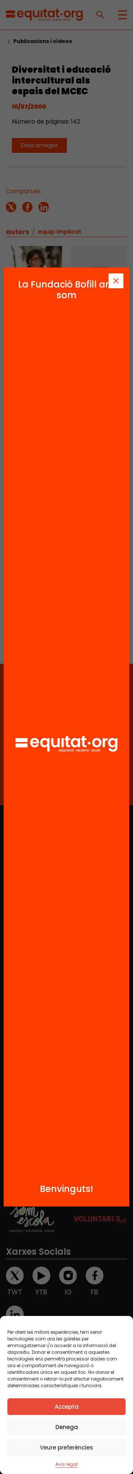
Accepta (67, 1407)
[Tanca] (116, 280)
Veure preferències (66, 1447)
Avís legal (66, 1464)
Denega (66, 1427)
